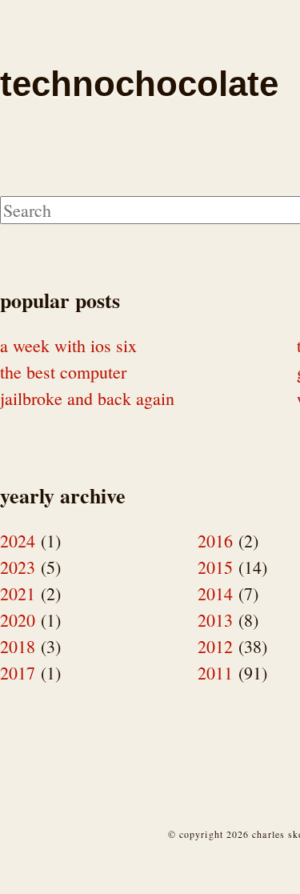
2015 (215, 567)
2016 (215, 540)
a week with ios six (68, 345)
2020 (17, 619)
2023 (17, 567)
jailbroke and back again (87, 398)
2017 (17, 672)
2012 (215, 646)
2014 (215, 593)
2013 (215, 619)
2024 (17, 540)
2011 (215, 672)
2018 (17, 646)
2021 (17, 593)
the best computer (63, 371)
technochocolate (139, 83)
